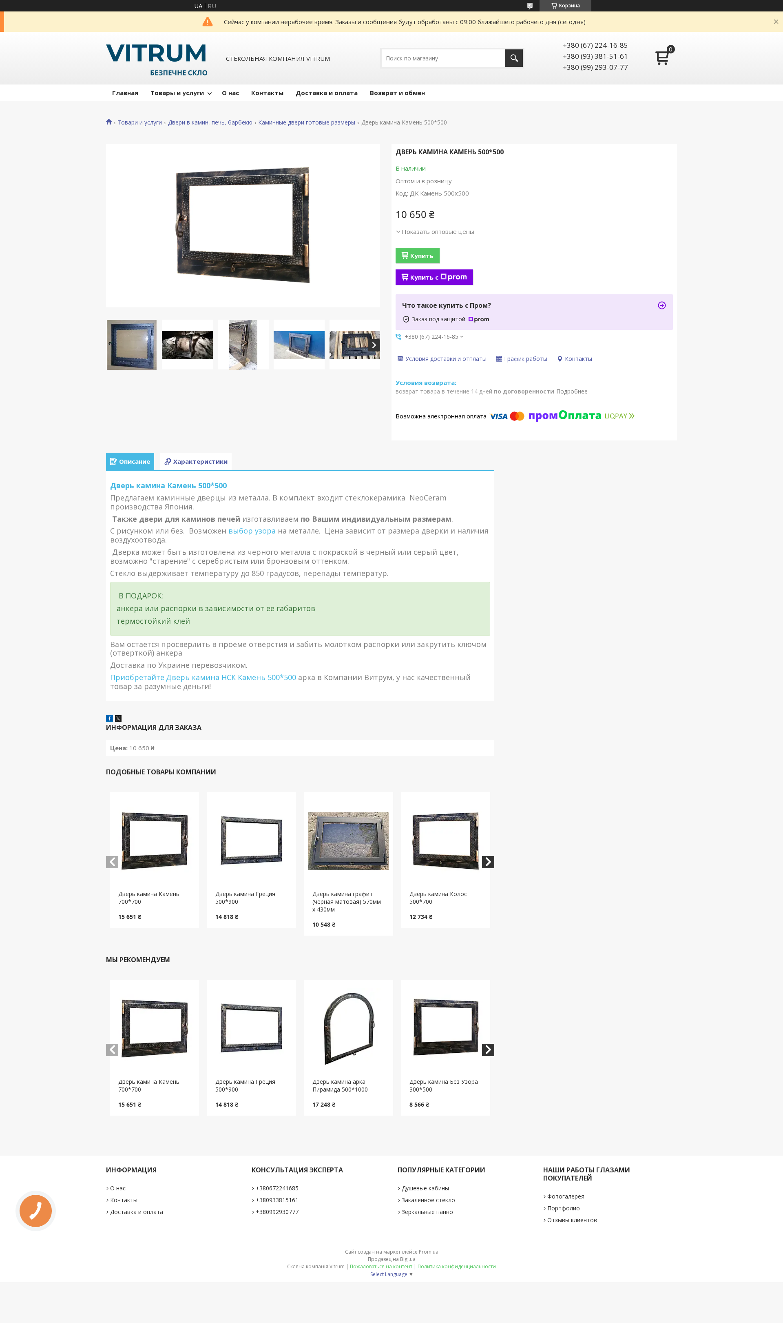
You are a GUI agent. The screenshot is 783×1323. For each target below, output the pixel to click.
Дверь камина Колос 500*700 (438, 897)
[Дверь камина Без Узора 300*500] (446, 1029)
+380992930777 (277, 1212)
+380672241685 (277, 1188)
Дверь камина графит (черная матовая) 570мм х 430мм (346, 901)
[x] (118, 719)
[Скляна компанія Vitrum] (157, 58)
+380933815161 (277, 1200)
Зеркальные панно (427, 1212)
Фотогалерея (565, 1196)
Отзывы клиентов (572, 1220)
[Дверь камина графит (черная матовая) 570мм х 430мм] (348, 841)
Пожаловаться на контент (381, 1266)
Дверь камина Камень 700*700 (148, 897)
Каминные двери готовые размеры (306, 122)
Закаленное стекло (428, 1200)
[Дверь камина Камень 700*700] (154, 841)
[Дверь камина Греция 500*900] (251, 841)
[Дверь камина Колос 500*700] (446, 841)
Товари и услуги (139, 122)
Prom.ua (428, 1251)
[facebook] (109, 719)
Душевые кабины (425, 1188)
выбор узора (252, 531)
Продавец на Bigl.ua (392, 1259)
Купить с (424, 277)
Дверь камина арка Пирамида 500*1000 (340, 1085)
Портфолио (563, 1208)
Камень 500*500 (268, 677)
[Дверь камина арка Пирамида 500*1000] (348, 1029)
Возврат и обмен (397, 93)
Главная (125, 93)
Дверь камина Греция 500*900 (245, 897)
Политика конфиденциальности (457, 1266)
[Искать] (514, 58)
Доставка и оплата (327, 93)
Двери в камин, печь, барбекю (210, 122)
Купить (422, 255)
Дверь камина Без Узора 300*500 (443, 1085)
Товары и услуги (177, 93)
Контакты (267, 93)
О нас (230, 93)
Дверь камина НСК (202, 677)
